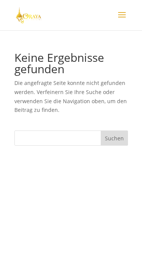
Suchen (114, 138)
